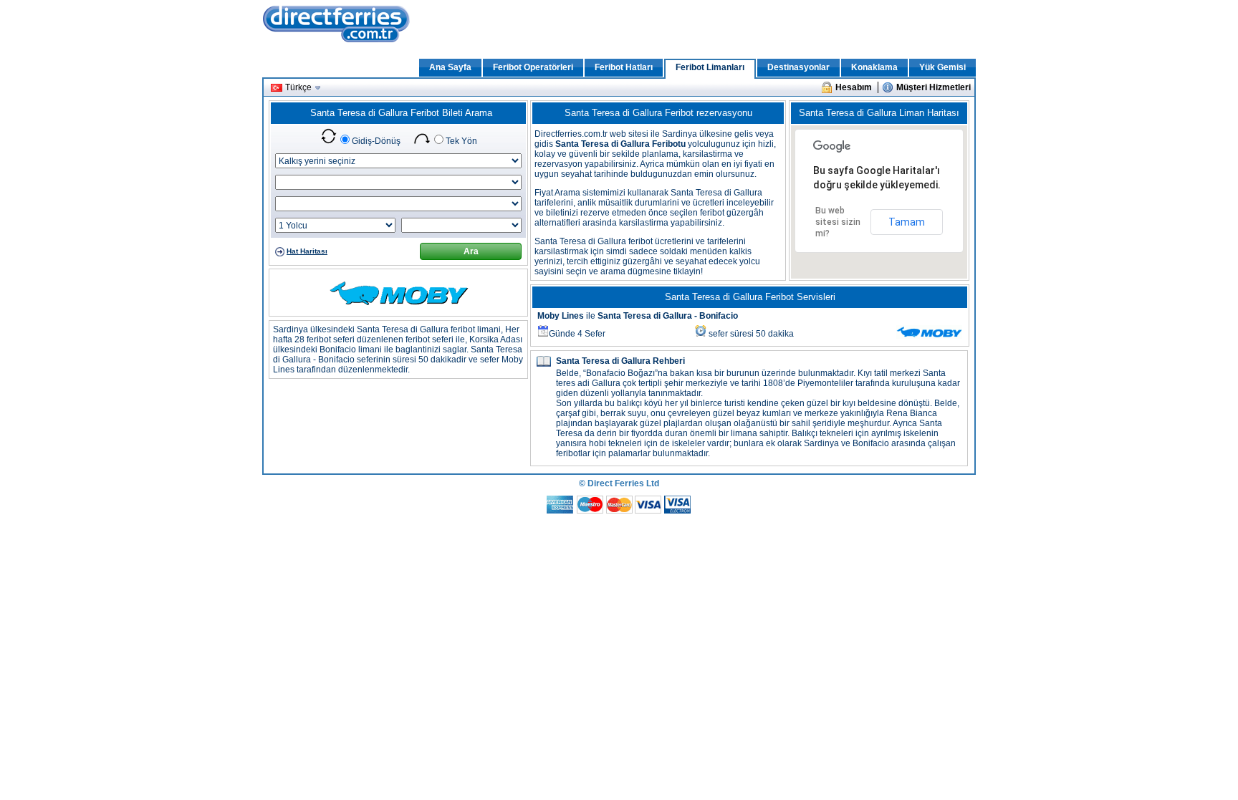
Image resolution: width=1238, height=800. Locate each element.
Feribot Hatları (624, 67)
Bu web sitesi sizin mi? (837, 222)
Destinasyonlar (798, 67)
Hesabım (853, 87)
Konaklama (874, 67)
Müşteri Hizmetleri (933, 87)
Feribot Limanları (710, 67)
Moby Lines (560, 316)
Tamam (906, 222)
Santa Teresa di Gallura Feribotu (620, 144)
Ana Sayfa (450, 67)
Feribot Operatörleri (533, 67)
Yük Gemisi (942, 67)
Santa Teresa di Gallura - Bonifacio (668, 316)
